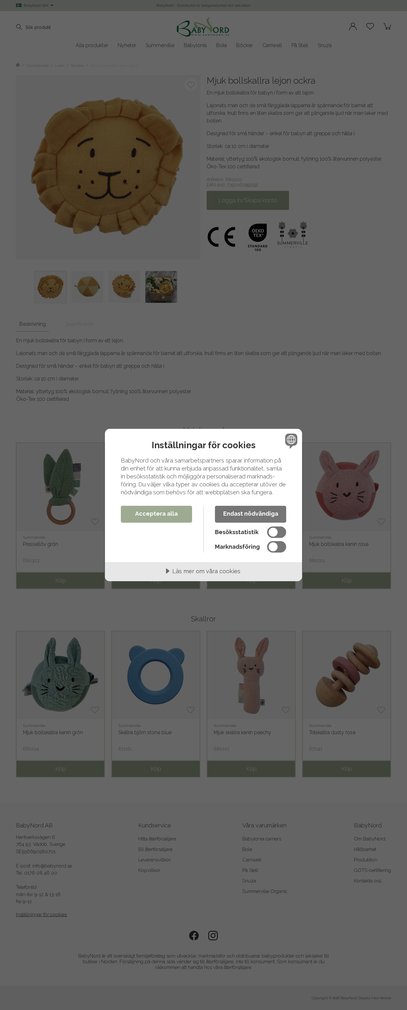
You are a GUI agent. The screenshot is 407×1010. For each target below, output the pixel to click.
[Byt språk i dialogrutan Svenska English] (290, 441)
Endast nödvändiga (250, 513)
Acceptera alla (156, 513)
